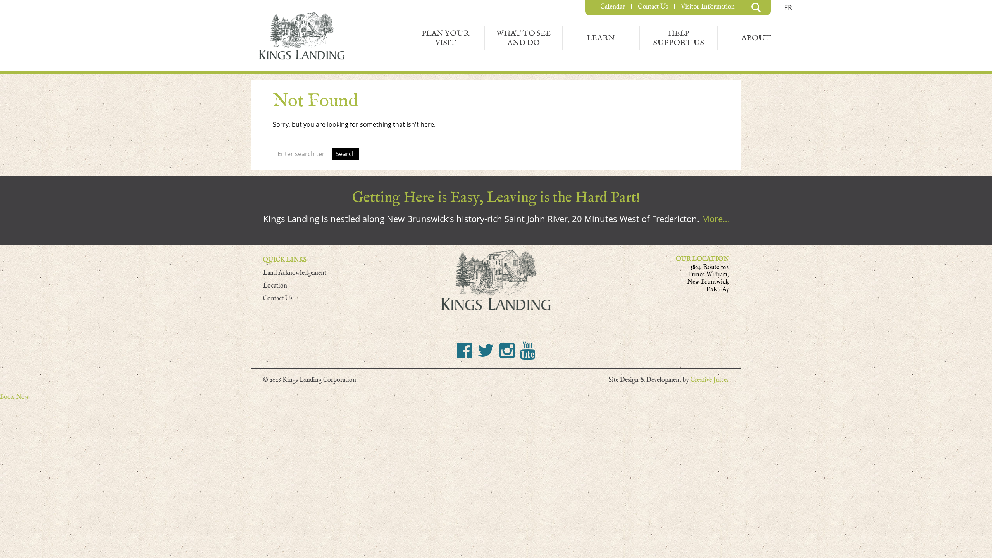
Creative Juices (710, 380)
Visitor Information (708, 6)
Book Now (14, 397)
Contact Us (653, 6)
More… (715, 218)
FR (788, 7)
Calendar (612, 6)
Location (275, 285)
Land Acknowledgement (294, 273)
